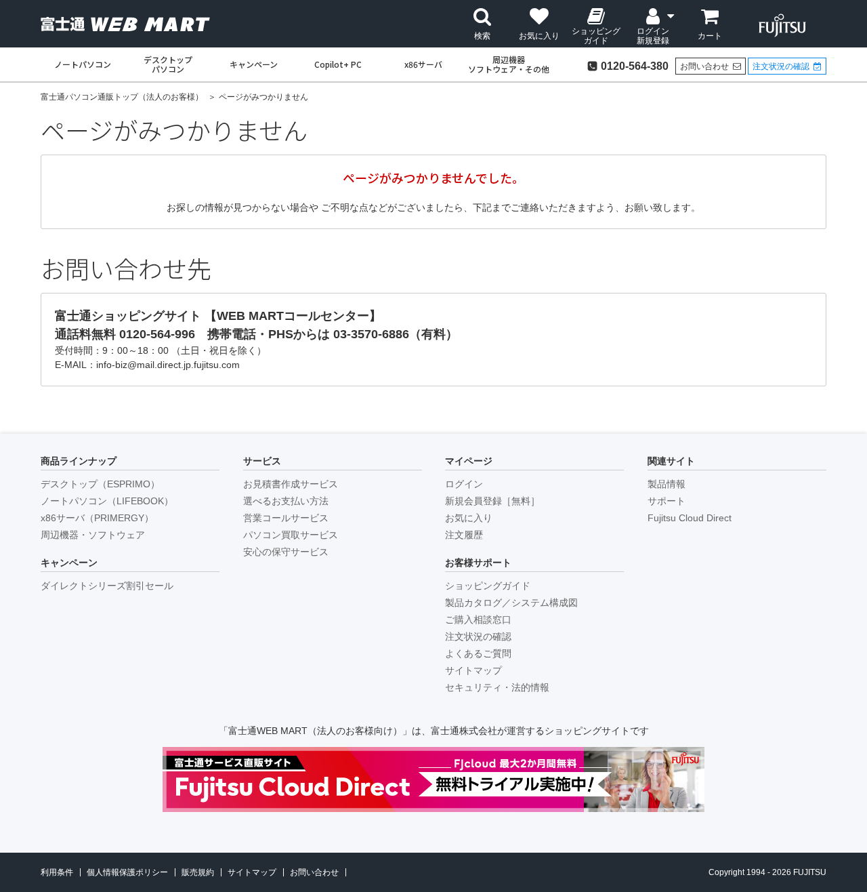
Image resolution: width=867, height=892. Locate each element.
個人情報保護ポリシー (127, 872)
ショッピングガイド (596, 35)
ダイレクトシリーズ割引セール (107, 585)
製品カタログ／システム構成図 (511, 602)
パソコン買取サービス (290, 534)
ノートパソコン (82, 64)
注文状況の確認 (478, 636)
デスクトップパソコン (168, 64)
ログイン (464, 484)
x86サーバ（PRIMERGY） (97, 517)
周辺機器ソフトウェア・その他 (508, 64)
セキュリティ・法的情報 (497, 687)
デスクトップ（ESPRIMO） (100, 484)
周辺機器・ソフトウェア (93, 534)
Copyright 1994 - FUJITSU (767, 872)
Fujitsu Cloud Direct (690, 517)
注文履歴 (464, 534)
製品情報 (666, 484)
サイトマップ (473, 670)
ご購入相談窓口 (478, 619)
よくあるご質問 (478, 653)
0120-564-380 (635, 66)
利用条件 (57, 872)
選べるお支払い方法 (286, 500)
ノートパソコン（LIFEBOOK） (107, 500)
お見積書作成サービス (290, 484)
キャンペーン (254, 64)
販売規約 (198, 872)
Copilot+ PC (338, 64)
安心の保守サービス (286, 551)
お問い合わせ (314, 872)
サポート (666, 500)
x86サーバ (423, 64)
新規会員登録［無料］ (492, 500)
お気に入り (539, 36)
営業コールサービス (286, 517)
